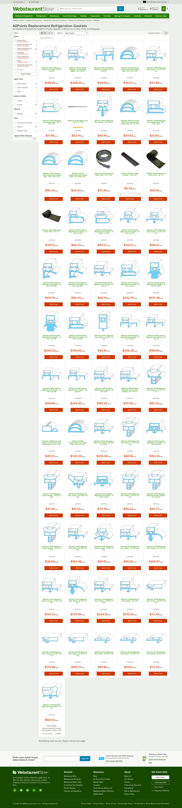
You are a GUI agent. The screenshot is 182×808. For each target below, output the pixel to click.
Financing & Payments (132, 785)
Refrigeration (41, 16)
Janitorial (137, 16)
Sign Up (85, 758)
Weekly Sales (98, 782)
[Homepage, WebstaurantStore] (33, 9)
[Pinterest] (40, 790)
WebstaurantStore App (72, 782)
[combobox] (87, 8)
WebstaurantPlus (70, 776)
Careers (127, 782)
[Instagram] (15, 790)
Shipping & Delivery (161, 790)
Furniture (107, 16)
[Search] (34, 138)
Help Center (19, 2)
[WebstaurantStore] (33, 772)
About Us (127, 776)
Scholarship (128, 788)
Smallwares (54, 16)
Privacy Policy (98, 804)
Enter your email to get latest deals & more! (25, 758)
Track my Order (161, 782)
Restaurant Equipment (24, 16)
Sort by (59, 33)
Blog (95, 776)
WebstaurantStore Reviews (103, 791)
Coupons (96, 785)
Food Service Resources (102, 788)
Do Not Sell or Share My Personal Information (152, 804)
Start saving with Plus (114, 761)
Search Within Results (23, 136)
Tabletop (83, 16)
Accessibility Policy (125, 804)
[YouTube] (21, 790)
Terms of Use (111, 804)
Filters (16, 33)
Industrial (148, 16)
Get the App (35, 2)
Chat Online (158, 787)
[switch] (165, 33)
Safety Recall (98, 794)
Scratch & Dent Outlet (101, 779)
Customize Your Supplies (73, 785)
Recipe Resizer (70, 788)
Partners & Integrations (72, 791)
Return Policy (129, 794)
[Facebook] (28, 790)
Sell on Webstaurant (132, 791)
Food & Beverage (69, 16)
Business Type (161, 16)
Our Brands (128, 779)
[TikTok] (34, 790)
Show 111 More (26, 74)
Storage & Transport (122, 16)
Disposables (95, 16)
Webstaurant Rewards (72, 779)
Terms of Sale (86, 804)
